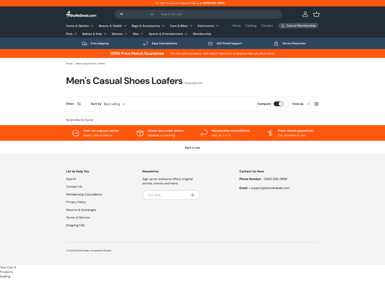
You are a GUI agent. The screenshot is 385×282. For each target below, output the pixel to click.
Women (117, 34)
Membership (202, 34)
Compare (264, 104)
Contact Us (74, 187)
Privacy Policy (76, 202)
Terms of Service (78, 217)
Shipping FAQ (75, 225)
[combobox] (198, 14)
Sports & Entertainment (166, 34)
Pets (69, 34)
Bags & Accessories (146, 26)
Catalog (251, 26)
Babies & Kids (92, 34)
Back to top (192, 147)
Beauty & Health (110, 26)
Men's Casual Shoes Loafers (90, 64)
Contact (267, 26)
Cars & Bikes (179, 26)
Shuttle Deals (82, 250)
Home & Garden (77, 26)
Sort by (96, 104)
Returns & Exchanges (81, 210)
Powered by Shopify (100, 250)
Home (236, 26)
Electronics (206, 26)
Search (71, 179)
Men (136, 34)
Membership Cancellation (84, 194)
